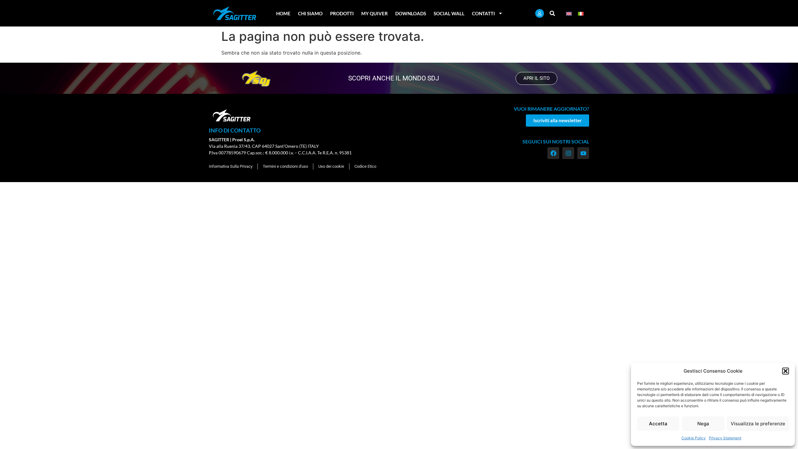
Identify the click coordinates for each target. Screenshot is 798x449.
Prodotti (342, 13)
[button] (785, 371)
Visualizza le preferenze (758, 424)
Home (283, 13)
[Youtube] (583, 153)
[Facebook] (553, 153)
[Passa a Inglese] (569, 13)
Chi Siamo (310, 13)
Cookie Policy (693, 438)
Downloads (410, 13)
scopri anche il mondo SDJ (393, 78)
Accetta (658, 424)
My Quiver (374, 13)
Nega (703, 424)
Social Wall (449, 13)
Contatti (483, 13)
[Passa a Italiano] (581, 13)
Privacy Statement (725, 438)
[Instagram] (568, 153)
